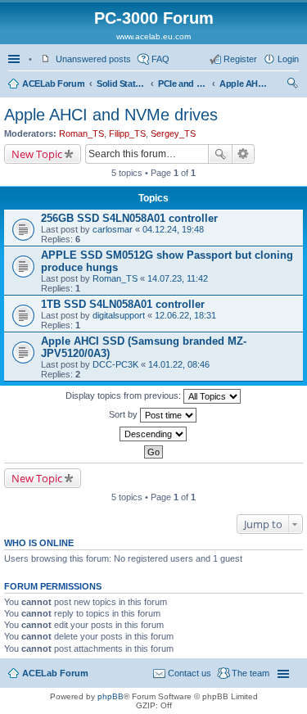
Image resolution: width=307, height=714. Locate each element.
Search (220, 154)
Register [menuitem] (240, 59)
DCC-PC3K (115, 364)
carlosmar (113, 229)
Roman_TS (81, 133)
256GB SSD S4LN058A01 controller (129, 218)
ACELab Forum (53, 83)
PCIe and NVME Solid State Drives (182, 83)
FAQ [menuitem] (160, 59)
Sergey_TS (173, 133)
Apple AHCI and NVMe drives (244, 83)
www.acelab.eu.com (153, 36)
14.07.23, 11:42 (177, 278)
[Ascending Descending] (153, 434)
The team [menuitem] (250, 673)
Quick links (15, 59)
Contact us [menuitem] (189, 673)
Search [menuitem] (292, 85)
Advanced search (244, 154)
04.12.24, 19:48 (173, 229)
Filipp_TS (127, 133)
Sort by (124, 414)
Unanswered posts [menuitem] (93, 59)
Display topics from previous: (124, 395)
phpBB (110, 696)
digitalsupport (119, 315)
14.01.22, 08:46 (179, 364)
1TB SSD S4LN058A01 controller (123, 304)
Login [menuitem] (288, 59)
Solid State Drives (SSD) (121, 83)
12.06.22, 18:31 (185, 315)
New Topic (36, 154)
